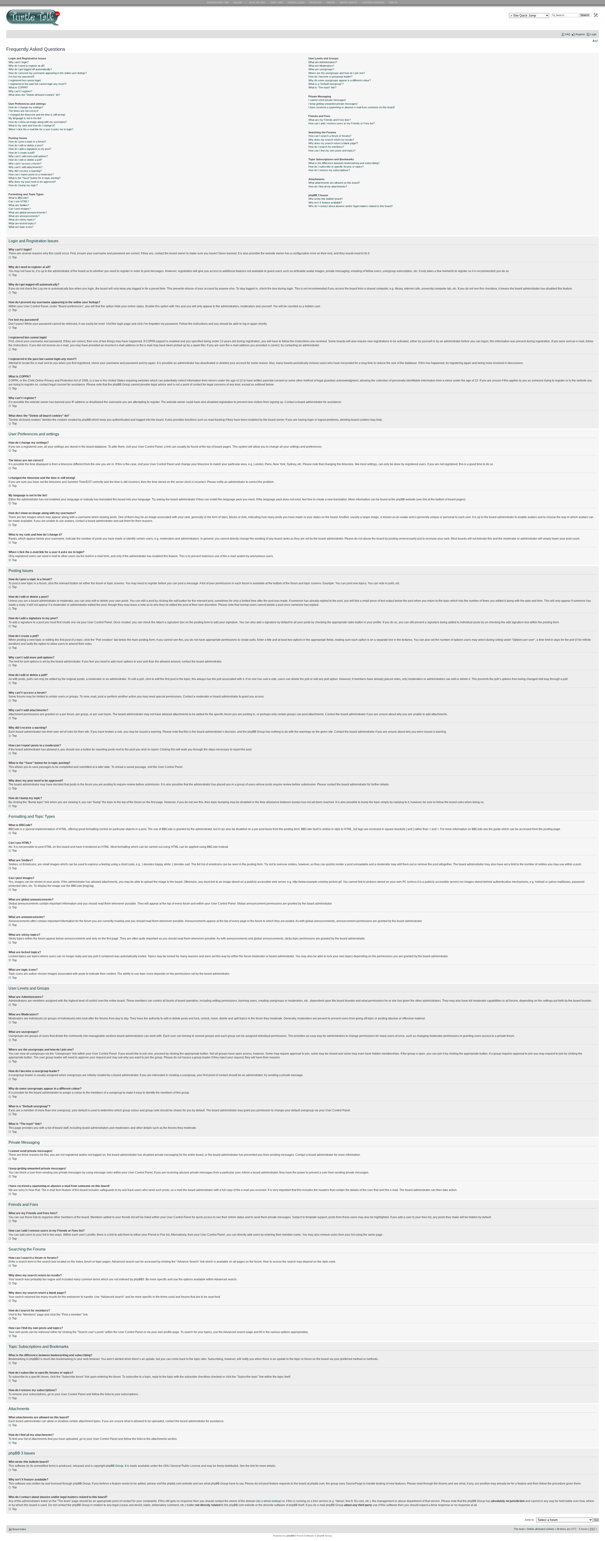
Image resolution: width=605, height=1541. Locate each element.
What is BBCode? (19, 197)
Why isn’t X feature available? (325, 202)
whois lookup (272, 1501)
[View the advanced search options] (594, 14)
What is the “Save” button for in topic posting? (34, 178)
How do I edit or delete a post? (26, 145)
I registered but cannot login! (25, 80)
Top (14, 257)
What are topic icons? (21, 226)
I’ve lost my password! (21, 76)
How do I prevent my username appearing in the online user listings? (48, 73)
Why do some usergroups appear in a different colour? (339, 80)
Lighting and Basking (373, 2)
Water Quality (348, 2)
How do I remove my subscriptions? (329, 170)
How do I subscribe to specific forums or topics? (336, 166)
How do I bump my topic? (23, 185)
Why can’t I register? (20, 91)
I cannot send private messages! (327, 100)
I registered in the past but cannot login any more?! (37, 83)
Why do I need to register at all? (27, 65)
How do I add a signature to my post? (30, 148)
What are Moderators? (321, 65)
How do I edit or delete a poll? (25, 159)
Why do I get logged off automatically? (30, 69)
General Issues (296, 2)
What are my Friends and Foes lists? (329, 119)
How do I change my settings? (26, 107)
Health (393, 2)
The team (519, 1529)
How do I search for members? (326, 146)
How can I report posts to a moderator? (31, 174)
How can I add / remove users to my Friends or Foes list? (341, 123)
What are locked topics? (22, 223)
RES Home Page (219, 2)
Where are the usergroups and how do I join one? (336, 73)
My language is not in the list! (25, 118)
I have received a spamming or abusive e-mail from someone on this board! (351, 107)
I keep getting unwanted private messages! (333, 103)
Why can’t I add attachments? (26, 167)
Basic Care (276, 2)
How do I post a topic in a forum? (27, 141)
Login (593, 34)
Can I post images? (20, 208)
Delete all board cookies (540, 1529)
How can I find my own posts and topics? (331, 150)
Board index (19, 1529)
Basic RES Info (256, 2)
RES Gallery (239, 2)
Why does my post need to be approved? (32, 181)
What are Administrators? (322, 62)
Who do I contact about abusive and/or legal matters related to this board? (350, 206)
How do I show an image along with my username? (38, 122)
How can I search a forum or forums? (329, 135)
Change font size (595, 40)
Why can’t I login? (19, 62)
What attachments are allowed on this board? (334, 182)
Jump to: (529, 1519)
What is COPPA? (18, 87)
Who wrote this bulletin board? (325, 198)
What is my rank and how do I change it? (32, 125)
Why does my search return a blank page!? (333, 143)
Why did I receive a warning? (25, 170)
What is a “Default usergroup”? (326, 83)
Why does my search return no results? (331, 139)
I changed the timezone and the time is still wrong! (37, 114)
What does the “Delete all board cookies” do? (34, 94)
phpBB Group (114, 1465)
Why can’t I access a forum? (25, 163)
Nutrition (316, 2)
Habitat (331, 2)
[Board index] (67, 19)
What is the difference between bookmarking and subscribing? (344, 163)
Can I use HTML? (19, 201)
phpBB (290, 1535)
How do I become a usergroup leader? (330, 76)
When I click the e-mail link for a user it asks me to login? (41, 129)
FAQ (567, 34)
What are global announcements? (28, 212)
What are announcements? (24, 216)
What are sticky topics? (22, 219)
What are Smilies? (19, 205)
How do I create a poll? (22, 152)
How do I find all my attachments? (327, 186)
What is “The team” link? (322, 87)
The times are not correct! (23, 110)
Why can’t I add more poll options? (28, 156)
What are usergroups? (321, 69)
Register (580, 34)
